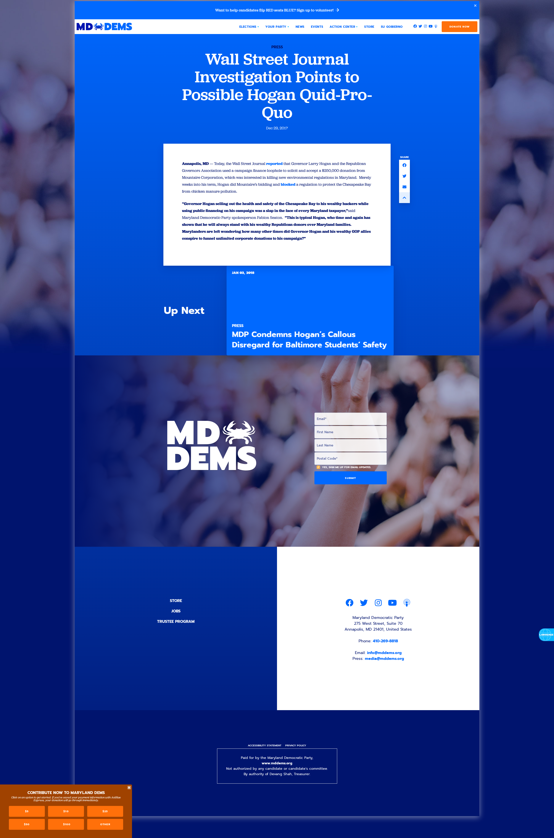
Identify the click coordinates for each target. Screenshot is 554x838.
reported (274, 163)
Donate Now (459, 27)
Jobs (175, 611)
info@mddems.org (384, 653)
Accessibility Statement (264, 745)
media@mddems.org (384, 659)
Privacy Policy (295, 745)
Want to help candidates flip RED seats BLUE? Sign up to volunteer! (274, 10)
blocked (288, 184)
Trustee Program (176, 621)
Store (176, 601)
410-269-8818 (385, 641)
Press (277, 47)
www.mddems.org (277, 763)
